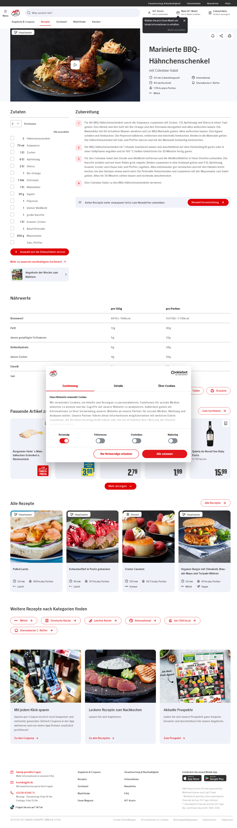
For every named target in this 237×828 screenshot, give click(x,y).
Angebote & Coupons (23, 21)
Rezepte (45, 21)
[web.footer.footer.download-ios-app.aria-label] (192, 778)
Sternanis (33, 180)
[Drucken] (229, 35)
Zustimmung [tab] (70, 385)
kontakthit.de (24, 782)
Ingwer (31, 193)
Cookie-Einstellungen (124, 819)
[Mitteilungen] (212, 35)
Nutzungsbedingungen (185, 819)
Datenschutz (209, 819)
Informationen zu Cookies (154, 819)
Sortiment (61, 21)
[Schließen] (184, 20)
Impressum (227, 819)
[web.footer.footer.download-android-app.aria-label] (215, 778)
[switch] (100, 440)
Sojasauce (33, 145)
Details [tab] (118, 385)
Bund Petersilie (36, 228)
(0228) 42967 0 (25, 792)
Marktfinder (79, 21)
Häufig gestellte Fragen (28, 771)
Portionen (30, 123)
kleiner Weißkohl (37, 207)
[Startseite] (15, 12)
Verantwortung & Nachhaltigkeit (164, 3)
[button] (39, 261)
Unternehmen (194, 3)
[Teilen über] (221, 35)
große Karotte (35, 214)
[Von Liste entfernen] (225, 423)
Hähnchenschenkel (38, 138)
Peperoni (32, 200)
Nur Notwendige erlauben (116, 453)
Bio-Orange (34, 173)
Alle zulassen (165, 453)
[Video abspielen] (75, 64)
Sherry (31, 166)
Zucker (31, 152)
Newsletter (213, 3)
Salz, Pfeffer (34, 242)
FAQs (228, 3)
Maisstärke (33, 187)
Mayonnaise (34, 235)
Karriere (96, 21)
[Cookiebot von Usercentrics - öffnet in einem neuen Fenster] (173, 373)
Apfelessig (33, 159)
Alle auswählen (61, 131)
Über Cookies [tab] (166, 385)
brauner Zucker (36, 221)
